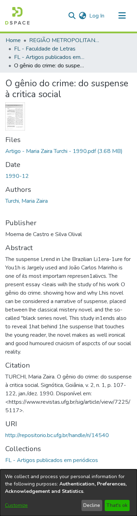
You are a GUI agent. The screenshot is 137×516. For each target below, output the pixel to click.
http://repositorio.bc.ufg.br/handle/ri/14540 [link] (57, 435)
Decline (91, 505)
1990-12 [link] (17, 176)
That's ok (117, 505)
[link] (64, 151)
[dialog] (68, 492)
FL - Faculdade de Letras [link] (45, 49)
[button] (17, 16)
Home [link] (13, 40)
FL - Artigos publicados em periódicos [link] (49, 57)
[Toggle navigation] (122, 15)
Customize (16, 505)
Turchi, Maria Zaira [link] (26, 201)
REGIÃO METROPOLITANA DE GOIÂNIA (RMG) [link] (64, 40)
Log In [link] (97, 16)
